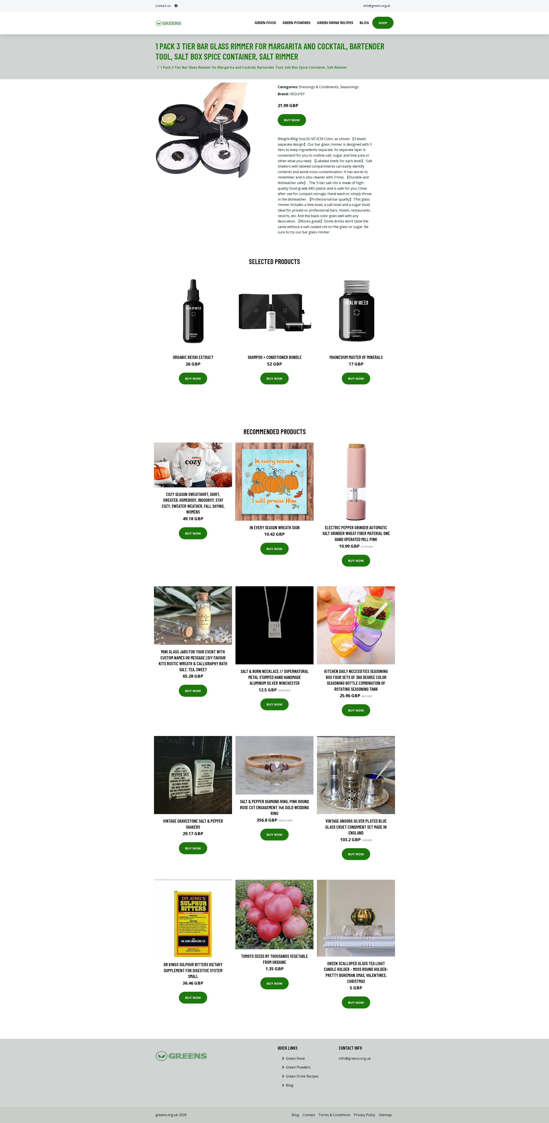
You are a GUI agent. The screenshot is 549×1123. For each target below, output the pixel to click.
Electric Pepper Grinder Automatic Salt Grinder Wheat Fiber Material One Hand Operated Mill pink (356, 533)
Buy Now (292, 120)
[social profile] (176, 6)
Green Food (265, 22)
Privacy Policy (364, 1114)
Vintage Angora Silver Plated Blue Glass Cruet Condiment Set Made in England (356, 826)
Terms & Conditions (334, 1114)
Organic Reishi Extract (193, 357)
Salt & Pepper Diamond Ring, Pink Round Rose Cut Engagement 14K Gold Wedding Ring (274, 807)
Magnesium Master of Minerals (356, 357)
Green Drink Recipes (335, 22)
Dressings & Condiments (318, 87)
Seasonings (349, 87)
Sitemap (385, 1114)
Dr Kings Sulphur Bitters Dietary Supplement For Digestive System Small (193, 970)
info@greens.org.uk (376, 6)
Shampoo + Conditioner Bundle (275, 357)
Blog (364, 22)
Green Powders (296, 22)
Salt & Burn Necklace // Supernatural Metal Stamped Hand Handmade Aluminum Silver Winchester (275, 677)
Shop (383, 23)
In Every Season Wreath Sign (275, 527)
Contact (309, 1114)
